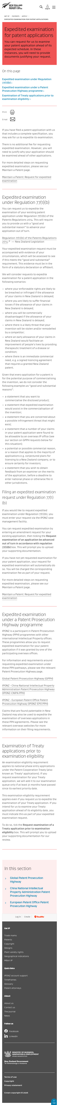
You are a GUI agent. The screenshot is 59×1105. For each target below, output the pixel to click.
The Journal (9, 1011)
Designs (8, 947)
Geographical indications (16, 956)
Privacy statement (13, 1085)
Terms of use (10, 1077)
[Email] (12, 119)
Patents (8, 939)
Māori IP (8, 960)
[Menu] (54, 7)
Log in (18, 917)
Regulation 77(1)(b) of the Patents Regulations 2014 (29, 239)
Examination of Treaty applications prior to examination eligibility (28, 97)
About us (8, 1003)
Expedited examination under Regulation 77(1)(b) (26, 81)
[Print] (12, 112)
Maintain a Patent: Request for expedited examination (26, 178)
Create (27, 917)
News (7, 1015)
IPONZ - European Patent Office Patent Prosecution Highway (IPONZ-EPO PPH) (25, 701)
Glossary (8, 983)
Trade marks (10, 935)
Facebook (14, 1031)
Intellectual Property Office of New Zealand (12, 5)
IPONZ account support (16, 975)
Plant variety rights (13, 952)
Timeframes (10, 979)
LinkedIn (13, 1036)
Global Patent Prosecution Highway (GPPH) (27, 678)
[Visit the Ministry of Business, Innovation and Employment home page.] (21, 1056)
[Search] (41, 7)
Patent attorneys (12, 988)
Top (54, 1103)
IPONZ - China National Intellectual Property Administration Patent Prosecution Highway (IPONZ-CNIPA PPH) (28, 689)
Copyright (9, 943)
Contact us (9, 1007)
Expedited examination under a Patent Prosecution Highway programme (25, 89)
